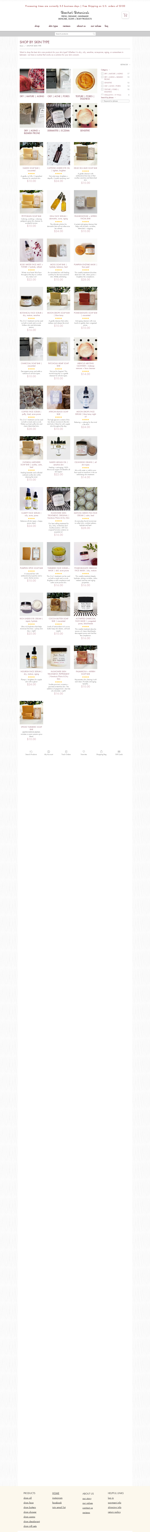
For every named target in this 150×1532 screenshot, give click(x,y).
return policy (114, 1512)
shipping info (114, 1507)
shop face (29, 1502)
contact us (87, 1507)
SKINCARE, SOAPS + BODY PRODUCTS (75, 19)
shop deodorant (32, 1521)
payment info (114, 1502)
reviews (86, 1512)
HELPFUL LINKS (116, 1493)
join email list (59, 1507)
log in (111, 1497)
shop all (28, 1497)
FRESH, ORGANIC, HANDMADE (75, 16)
